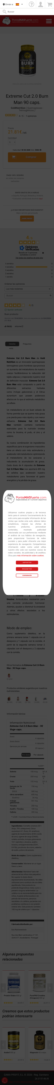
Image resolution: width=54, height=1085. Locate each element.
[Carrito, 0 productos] (49, 4)
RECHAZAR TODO (27, 569)
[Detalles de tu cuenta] (40, 4)
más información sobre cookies (30, 555)
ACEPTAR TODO (27, 562)
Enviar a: (9, 4)
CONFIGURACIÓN (27, 575)
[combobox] (19, 4)
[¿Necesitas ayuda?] (31, 4)
